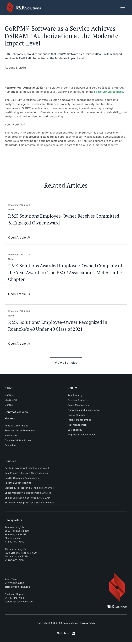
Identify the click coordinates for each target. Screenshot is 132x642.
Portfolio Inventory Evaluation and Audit (27, 468)
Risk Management (77, 424)
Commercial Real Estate (18, 440)
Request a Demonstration (82, 434)
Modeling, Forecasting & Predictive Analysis (29, 487)
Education (10, 445)
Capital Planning (76, 415)
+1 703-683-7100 (14, 560)
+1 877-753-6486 (14, 583)
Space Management (79, 405)
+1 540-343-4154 (14, 598)
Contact (9, 404)
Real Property (75, 395)
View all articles (66, 362)
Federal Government (16, 425)
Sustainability (75, 429)
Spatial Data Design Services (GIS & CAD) (28, 497)
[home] (24, 7)
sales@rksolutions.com (17, 586)
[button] (121, 7)
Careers (9, 395)
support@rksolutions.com (19, 601)
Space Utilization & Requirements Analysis (28, 492)
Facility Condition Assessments (22, 478)
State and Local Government (20, 430)
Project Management (79, 419)
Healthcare (11, 435)
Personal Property (77, 400)
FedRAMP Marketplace (108, 91)
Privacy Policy (87, 623)
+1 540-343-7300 (14, 541)
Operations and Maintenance (84, 410)
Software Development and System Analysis (29, 502)
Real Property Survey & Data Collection (26, 473)
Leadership (11, 399)
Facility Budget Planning (18, 482)
